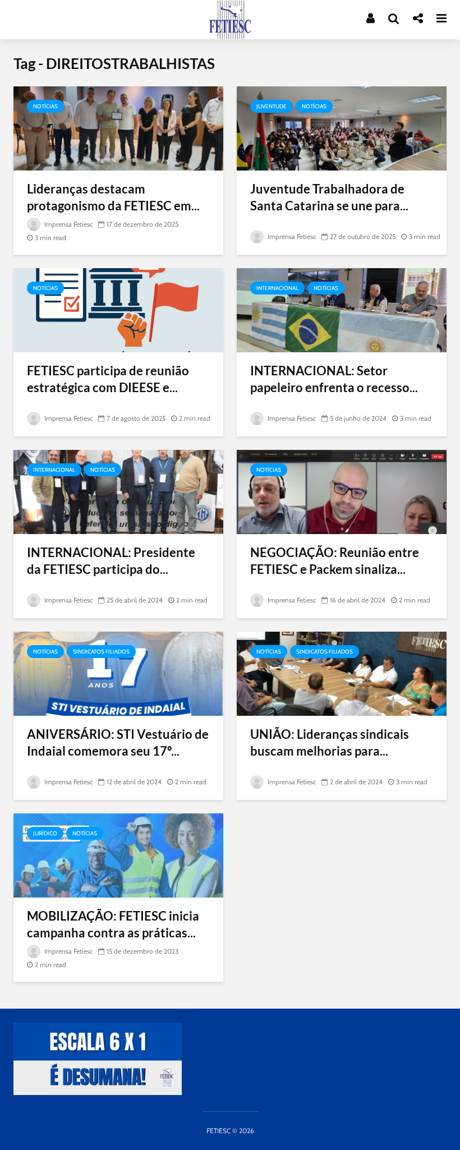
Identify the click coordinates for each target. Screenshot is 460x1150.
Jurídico (45, 833)
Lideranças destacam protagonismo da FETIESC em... (113, 197)
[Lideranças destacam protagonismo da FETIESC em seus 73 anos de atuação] (118, 127)
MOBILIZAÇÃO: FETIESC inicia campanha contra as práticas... (113, 924)
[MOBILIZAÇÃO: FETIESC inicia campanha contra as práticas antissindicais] (118, 854)
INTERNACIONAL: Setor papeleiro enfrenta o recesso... (334, 379)
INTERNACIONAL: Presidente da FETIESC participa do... (111, 561)
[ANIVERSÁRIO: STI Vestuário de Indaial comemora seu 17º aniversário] (118, 673)
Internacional (277, 288)
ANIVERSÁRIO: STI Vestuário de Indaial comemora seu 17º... (118, 742)
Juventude (271, 106)
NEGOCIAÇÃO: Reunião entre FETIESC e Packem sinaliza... (334, 561)
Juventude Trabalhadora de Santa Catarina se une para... (329, 197)
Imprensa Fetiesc (68, 224)
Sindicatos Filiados (101, 651)
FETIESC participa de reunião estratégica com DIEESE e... (108, 379)
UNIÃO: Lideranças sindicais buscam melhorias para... (329, 742)
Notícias (45, 106)
